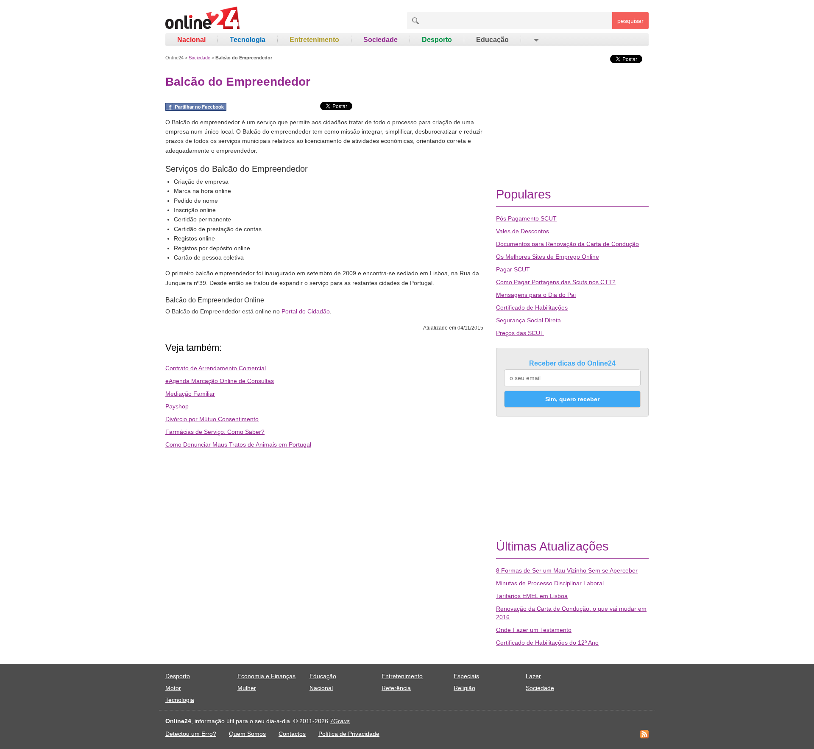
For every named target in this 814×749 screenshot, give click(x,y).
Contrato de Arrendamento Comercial (215, 368)
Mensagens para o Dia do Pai (536, 294)
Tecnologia (247, 39)
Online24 (174, 57)
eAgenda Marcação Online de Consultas (219, 380)
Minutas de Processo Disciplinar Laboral (550, 583)
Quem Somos (247, 733)
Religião (464, 688)
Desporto (437, 39)
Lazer (533, 676)
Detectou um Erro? (190, 733)
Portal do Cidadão (306, 311)
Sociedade (380, 39)
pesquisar (630, 20)
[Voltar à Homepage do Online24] (202, 19)
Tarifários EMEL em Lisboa (532, 595)
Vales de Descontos (522, 231)
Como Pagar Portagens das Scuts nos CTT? (556, 282)
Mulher (246, 688)
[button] (536, 40)
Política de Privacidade (348, 733)
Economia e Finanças (266, 676)
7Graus (340, 721)
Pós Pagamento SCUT (526, 218)
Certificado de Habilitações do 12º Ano (547, 642)
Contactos (292, 733)
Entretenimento (314, 39)
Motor (173, 688)
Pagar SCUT (513, 269)
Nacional (191, 39)
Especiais (466, 676)
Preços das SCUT (520, 333)
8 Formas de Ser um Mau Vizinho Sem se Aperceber (567, 570)
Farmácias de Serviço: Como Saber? (215, 431)
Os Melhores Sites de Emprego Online (547, 256)
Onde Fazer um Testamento (533, 629)
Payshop (177, 406)
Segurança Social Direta (528, 320)
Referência (396, 688)
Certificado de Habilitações (532, 307)
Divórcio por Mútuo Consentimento (212, 419)
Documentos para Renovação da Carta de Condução (567, 243)
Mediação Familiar (190, 393)
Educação (492, 39)
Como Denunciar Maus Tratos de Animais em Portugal (238, 444)
